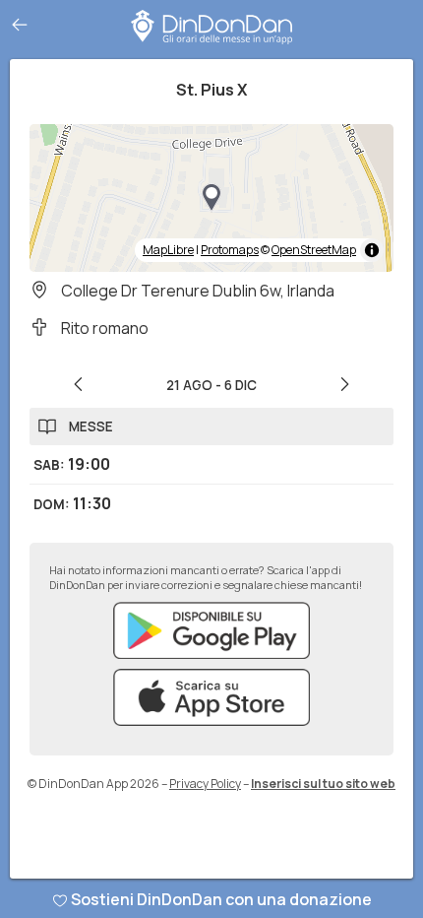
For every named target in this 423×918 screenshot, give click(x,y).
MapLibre (168, 249)
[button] (211, 198)
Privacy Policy (205, 783)
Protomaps (230, 249)
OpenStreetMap (314, 249)
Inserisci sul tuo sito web (323, 783)
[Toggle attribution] (372, 250)
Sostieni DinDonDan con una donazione (221, 899)
